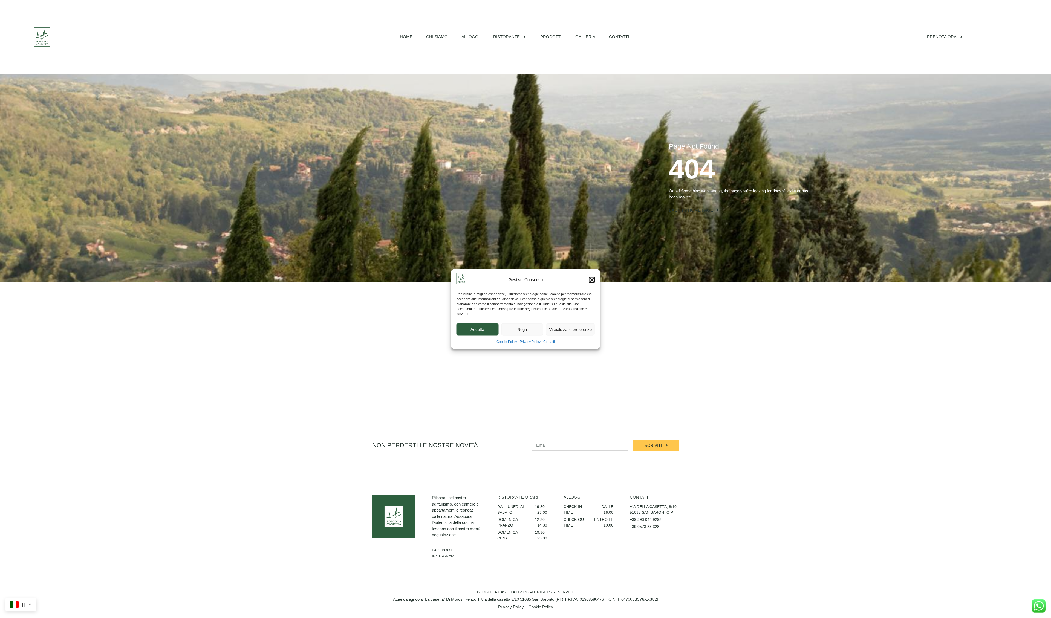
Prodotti (551, 36)
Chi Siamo (437, 36)
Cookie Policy (506, 342)
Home (406, 36)
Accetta (477, 329)
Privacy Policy (530, 342)
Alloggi (470, 36)
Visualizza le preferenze (570, 329)
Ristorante (506, 36)
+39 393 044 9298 (646, 519)
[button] (592, 279)
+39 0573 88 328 (644, 526)
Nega (522, 329)
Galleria (585, 36)
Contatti (549, 342)
